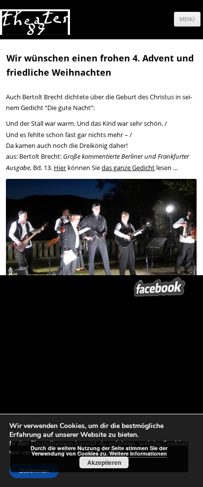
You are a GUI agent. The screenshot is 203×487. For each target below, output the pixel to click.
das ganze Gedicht (128, 167)
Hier (60, 167)
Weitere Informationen (138, 453)
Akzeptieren (104, 462)
